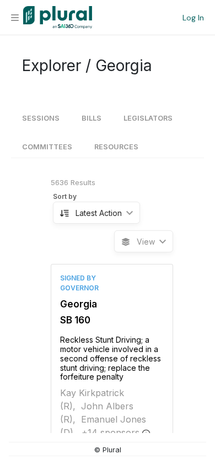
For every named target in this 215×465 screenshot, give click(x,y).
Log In (193, 18)
